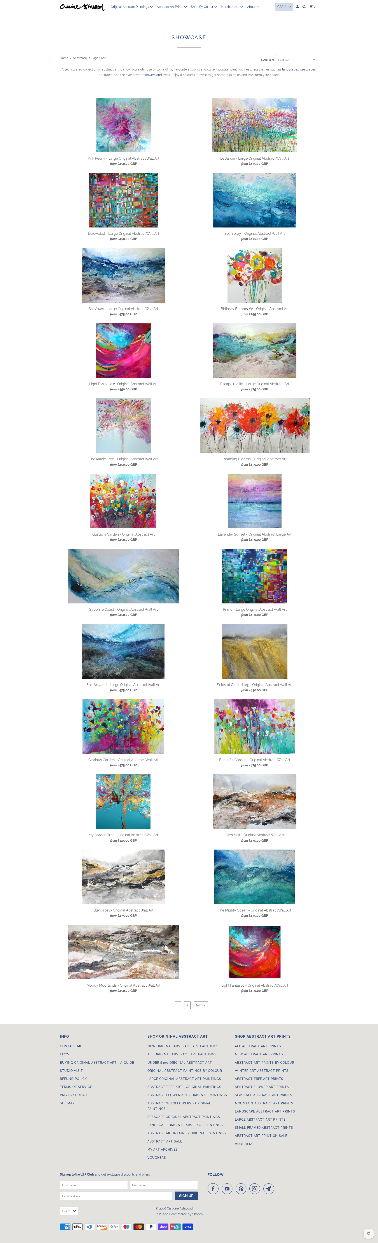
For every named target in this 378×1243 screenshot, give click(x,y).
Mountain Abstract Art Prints (264, 1103)
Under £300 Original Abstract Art (179, 1062)
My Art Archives (162, 1149)
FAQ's (64, 1054)
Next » (200, 1005)
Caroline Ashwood (180, 1208)
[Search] (304, 7)
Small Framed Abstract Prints (264, 1127)
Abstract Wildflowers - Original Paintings (179, 1106)
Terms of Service (76, 1087)
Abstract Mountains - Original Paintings (186, 1133)
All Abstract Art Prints (258, 1046)
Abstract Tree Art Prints (259, 1079)
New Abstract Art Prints (259, 1054)
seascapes (308, 69)
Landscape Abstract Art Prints (265, 1111)
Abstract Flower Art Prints (262, 1087)
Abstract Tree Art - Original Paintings (184, 1087)
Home (64, 58)
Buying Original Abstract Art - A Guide (97, 1062)
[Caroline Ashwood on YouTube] (228, 1188)
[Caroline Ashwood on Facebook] (214, 1188)
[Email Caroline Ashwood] (269, 1188)
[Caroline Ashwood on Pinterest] (242, 1188)
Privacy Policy (74, 1095)
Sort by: (267, 59)
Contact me (71, 1046)
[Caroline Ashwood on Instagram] (255, 1188)
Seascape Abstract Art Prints (263, 1095)
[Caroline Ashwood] (82, 6)
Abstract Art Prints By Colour (264, 1062)
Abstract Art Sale (164, 1141)
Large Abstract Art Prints (260, 1119)
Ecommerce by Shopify (186, 1214)
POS (159, 1214)
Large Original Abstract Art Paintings (184, 1079)
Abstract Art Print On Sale (261, 1135)
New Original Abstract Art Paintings (183, 1046)
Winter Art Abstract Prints (262, 1070)
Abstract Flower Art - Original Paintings (187, 1095)
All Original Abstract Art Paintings (182, 1054)
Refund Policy (73, 1079)
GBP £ (66, 1211)
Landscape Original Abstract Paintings (185, 1125)
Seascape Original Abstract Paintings (183, 1117)
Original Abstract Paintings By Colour (184, 1070)
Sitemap (67, 1103)
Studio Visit (71, 1070)
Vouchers (156, 1157)
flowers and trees (157, 75)
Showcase (80, 58)
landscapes (290, 69)
